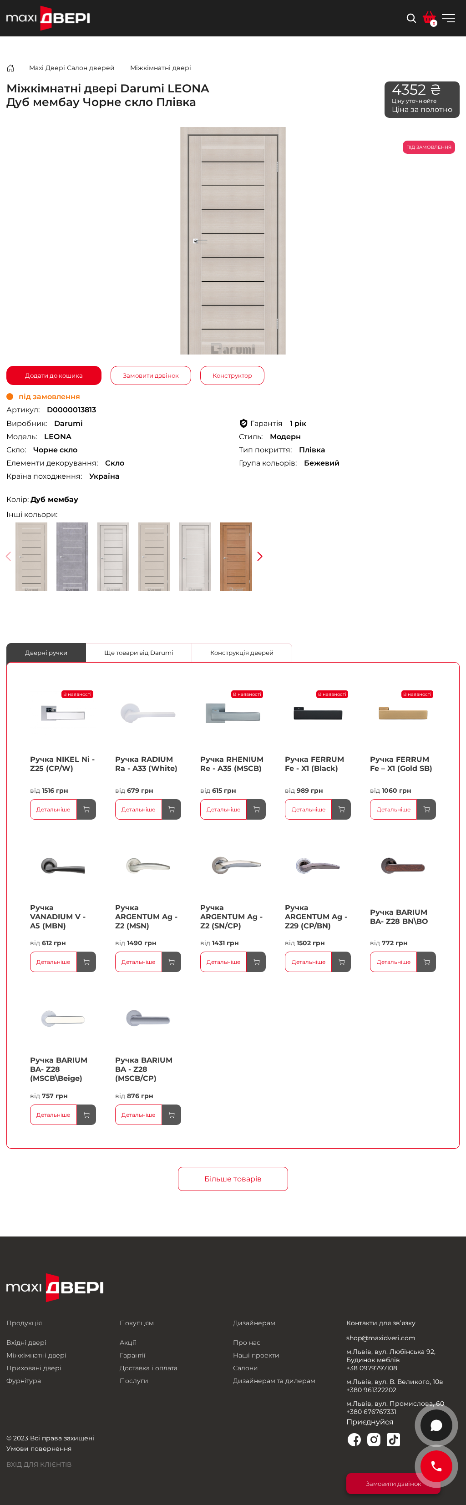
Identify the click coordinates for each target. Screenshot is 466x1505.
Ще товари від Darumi (138, 652)
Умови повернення (38, 1448)
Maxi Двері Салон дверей (72, 68)
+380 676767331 (371, 1412)
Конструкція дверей (242, 652)
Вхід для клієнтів (38, 1464)
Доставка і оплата (148, 1368)
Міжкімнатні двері (160, 68)
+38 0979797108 (371, 1368)
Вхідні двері (26, 1342)
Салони (245, 1368)
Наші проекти (256, 1355)
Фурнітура (23, 1381)
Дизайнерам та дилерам (274, 1381)
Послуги (134, 1381)
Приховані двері (33, 1368)
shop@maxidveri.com (380, 1338)
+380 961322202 (371, 1390)
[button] (259, 557)
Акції (128, 1342)
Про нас (246, 1342)
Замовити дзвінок (151, 375)
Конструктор (232, 375)
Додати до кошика (54, 375)
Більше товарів (233, 1179)
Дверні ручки (46, 652)
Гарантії (133, 1355)
